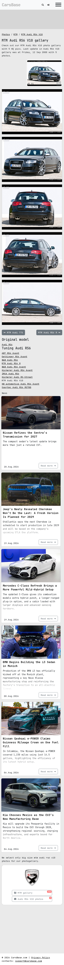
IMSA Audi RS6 (10, 373)
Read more (47, 465)
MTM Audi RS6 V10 (32, 34)
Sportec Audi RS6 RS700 (16, 387)
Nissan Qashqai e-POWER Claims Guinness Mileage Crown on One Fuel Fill (30, 742)
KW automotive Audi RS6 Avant (20, 383)
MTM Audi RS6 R (11, 363)
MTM (16, 34)
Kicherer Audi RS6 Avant (17, 370)
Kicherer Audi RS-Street (17, 377)
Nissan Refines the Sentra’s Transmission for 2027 (25, 434)
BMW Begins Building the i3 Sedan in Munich (29, 664)
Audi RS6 (7, 344)
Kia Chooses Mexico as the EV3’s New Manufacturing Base (28, 817)
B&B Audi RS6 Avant (14, 366)
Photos (6, 34)
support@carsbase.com (28, 961)
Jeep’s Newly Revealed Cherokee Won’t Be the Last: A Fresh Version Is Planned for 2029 (30, 513)
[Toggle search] (42, 5)
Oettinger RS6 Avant (14, 356)
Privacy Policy (40, 957)
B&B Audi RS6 (10, 360)
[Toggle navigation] (57, 4)
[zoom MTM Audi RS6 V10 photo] (58, 83)
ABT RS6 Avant (10, 353)
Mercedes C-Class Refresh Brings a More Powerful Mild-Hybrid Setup (30, 587)
